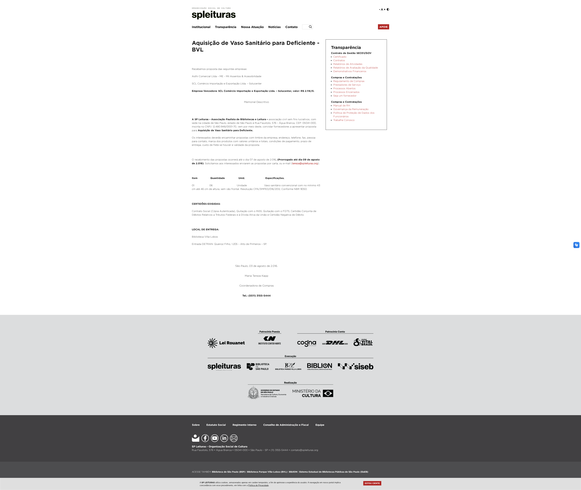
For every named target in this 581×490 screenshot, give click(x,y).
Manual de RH (341, 105)
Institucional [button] (201, 26)
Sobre (196, 424)
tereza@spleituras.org (305, 163)
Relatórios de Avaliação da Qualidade (355, 67)
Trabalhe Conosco (344, 120)
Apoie (383, 26)
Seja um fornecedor (344, 95)
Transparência (225, 26)
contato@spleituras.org (304, 450)
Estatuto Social (216, 424)
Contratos (339, 60)
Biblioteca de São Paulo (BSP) (228, 472)
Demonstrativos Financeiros (349, 71)
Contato (291, 26)
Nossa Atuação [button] (252, 26)
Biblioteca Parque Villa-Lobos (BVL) (267, 472)
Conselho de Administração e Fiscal (286, 424)
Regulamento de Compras (348, 81)
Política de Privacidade (258, 485)
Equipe (319, 424)
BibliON (293, 472)
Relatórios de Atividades (347, 64)
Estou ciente (372, 483)
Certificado (339, 56)
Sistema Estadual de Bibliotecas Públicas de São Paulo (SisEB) (333, 472)
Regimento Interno (244, 424)
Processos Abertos (344, 88)
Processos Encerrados (346, 92)
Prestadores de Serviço (347, 84)
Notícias (274, 26)
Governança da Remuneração (350, 109)
